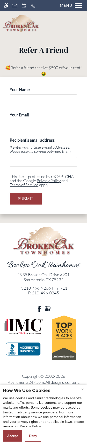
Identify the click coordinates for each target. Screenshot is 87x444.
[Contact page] (14, 5)
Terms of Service (24, 184)
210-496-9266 (45, 288)
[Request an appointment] (24, 5)
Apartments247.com (26, 382)
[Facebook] (39, 308)
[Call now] (33, 5)
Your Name (27, 89)
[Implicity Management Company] (23, 326)
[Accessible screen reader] (6, 5)
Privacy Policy (49, 180)
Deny (33, 436)
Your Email (27, 114)
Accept (12, 436)
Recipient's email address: (32, 140)
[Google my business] (48, 308)
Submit (25, 198)
